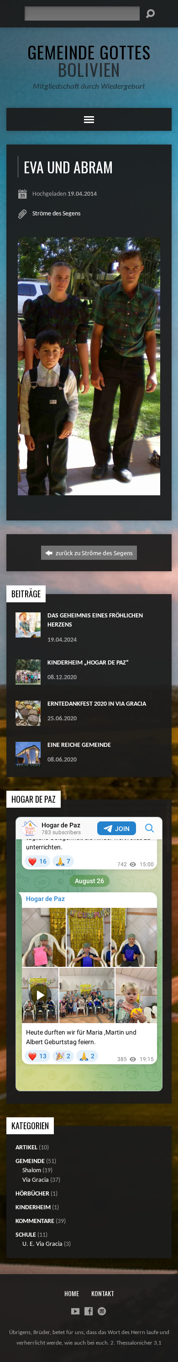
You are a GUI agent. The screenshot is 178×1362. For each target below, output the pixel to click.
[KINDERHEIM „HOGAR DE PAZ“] (28, 679)
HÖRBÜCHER (32, 1193)
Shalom (31, 1170)
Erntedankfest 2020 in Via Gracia (96, 704)
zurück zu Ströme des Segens (93, 553)
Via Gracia (35, 1180)
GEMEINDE (30, 1161)
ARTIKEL (26, 1147)
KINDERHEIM (33, 1207)
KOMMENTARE (35, 1221)
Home (71, 1293)
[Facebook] (88, 1311)
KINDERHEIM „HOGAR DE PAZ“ (88, 663)
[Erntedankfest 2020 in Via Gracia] (28, 721)
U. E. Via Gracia (42, 1244)
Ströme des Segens (56, 213)
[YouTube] (75, 1311)
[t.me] (102, 1311)
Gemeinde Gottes (89, 60)
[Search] (150, 13)
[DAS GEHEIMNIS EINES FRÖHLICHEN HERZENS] (28, 632)
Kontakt (102, 1293)
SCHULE (26, 1235)
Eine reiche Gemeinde (79, 745)
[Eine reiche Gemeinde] (28, 762)
